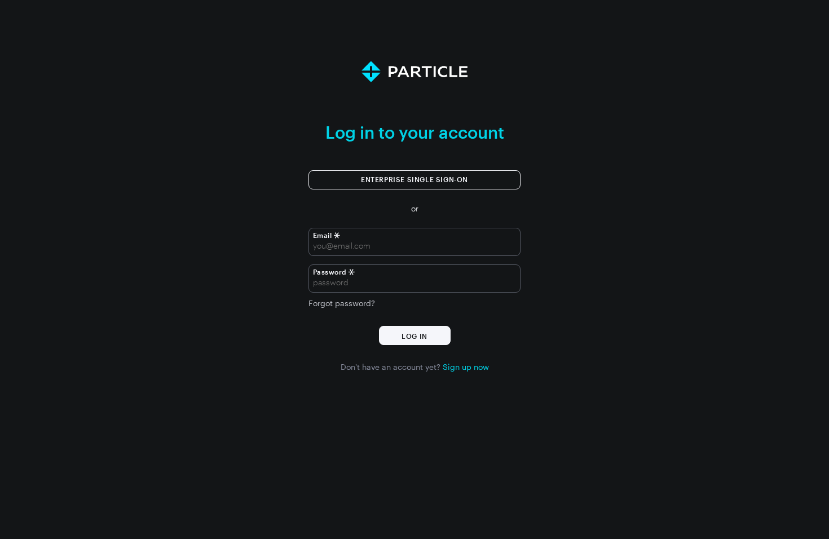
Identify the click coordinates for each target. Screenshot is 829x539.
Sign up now (466, 367)
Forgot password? (341, 303)
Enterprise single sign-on (414, 179)
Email (323, 235)
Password (330, 272)
